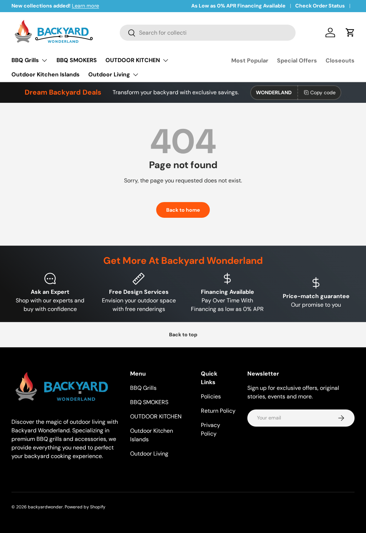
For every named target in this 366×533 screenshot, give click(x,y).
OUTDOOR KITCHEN (156, 416)
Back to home (183, 210)
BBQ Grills (143, 388)
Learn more (85, 5)
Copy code (323, 92)
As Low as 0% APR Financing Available (238, 5)
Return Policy (218, 410)
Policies (211, 396)
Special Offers (297, 60)
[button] (350, 32)
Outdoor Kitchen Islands (45, 74)
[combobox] (208, 33)
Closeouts (340, 60)
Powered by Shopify (85, 507)
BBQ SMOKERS (76, 60)
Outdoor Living (149, 453)
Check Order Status (320, 5)
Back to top (183, 334)
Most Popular (249, 60)
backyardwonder (45, 507)
